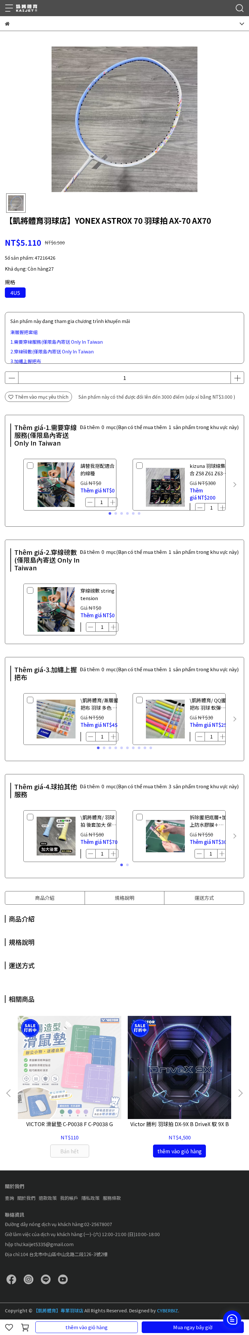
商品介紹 (44, 897)
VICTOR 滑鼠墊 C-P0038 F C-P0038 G (69, 1124)
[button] (234, 484)
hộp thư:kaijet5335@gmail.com (39, 1244)
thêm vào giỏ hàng (86, 1327)
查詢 (9, 1198)
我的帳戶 (69, 1198)
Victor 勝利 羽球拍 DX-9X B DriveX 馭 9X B (179, 1124)
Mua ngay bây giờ (192, 1327)
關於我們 (26, 1198)
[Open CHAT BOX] (232, 1319)
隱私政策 (90, 1198)
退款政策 (48, 1198)
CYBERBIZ (167, 1310)
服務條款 (112, 1198)
